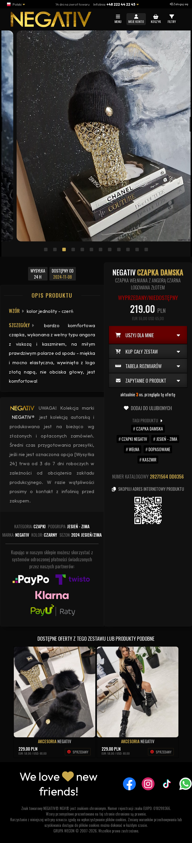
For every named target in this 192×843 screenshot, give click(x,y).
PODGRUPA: (68, 526)
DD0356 (176, 476)
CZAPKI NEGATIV (134, 439)
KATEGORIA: (30, 526)
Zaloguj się (180, 4)
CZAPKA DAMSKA (149, 429)
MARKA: (15, 535)
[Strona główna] (50, 25)
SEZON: (80, 535)
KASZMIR (149, 460)
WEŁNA (134, 449)
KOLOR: (44, 535)
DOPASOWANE (159, 449)
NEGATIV (64, 741)
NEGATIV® (23, 417)
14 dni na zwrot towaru (72, 4)
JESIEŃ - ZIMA (166, 439)
